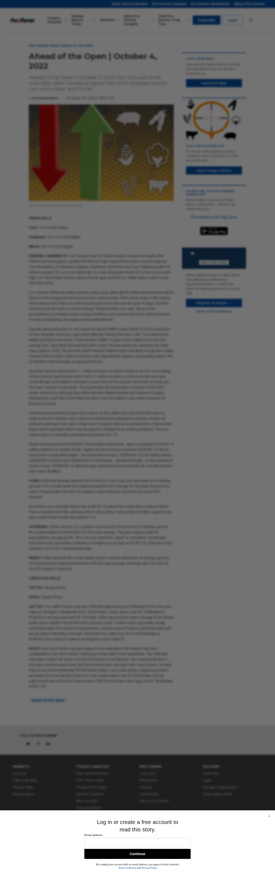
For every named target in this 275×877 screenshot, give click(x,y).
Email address (93, 835)
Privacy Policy (149, 868)
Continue (137, 854)
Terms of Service (127, 868)
